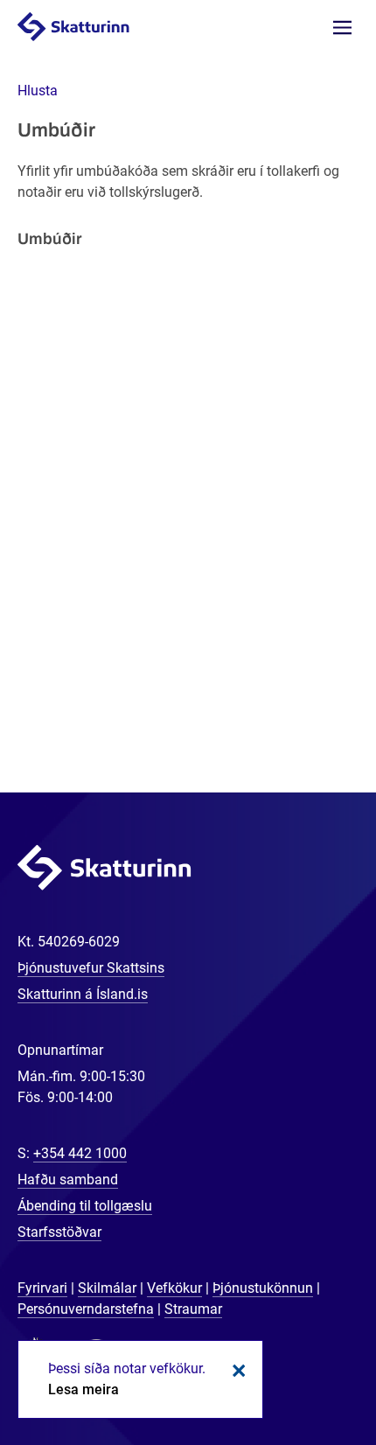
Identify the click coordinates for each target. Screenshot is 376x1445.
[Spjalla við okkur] (306, 1375)
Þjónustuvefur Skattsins (90, 968)
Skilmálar (107, 1288)
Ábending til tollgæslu (84, 1205)
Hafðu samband (67, 1179)
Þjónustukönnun (262, 1288)
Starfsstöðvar (59, 1232)
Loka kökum (236, 1370)
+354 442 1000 (80, 1153)
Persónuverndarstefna (85, 1309)
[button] (37, 90)
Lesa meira (83, 1389)
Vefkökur (174, 1288)
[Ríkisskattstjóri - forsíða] (90, 25)
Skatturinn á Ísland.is (82, 994)
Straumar (193, 1309)
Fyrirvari (42, 1288)
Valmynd (342, 27)
